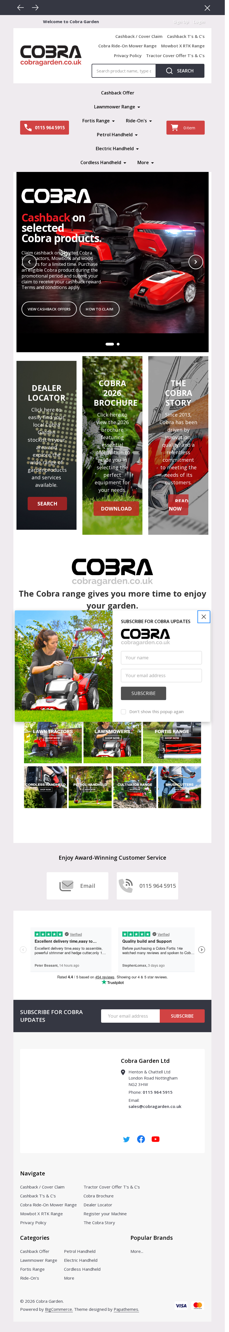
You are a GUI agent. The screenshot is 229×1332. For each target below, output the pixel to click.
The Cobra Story (99, 1222)
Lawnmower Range (114, 107)
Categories (34, 1237)
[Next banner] (196, 262)
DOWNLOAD (116, 508)
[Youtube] (155, 1139)
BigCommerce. (59, 1309)
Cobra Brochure (99, 1196)
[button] (203, 616)
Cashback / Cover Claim (139, 36)
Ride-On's (136, 121)
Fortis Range (96, 121)
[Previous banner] (29, 262)
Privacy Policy (128, 55)
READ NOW (179, 505)
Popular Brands (151, 1237)
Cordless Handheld (100, 162)
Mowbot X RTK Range (183, 45)
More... (136, 1251)
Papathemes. (126, 1309)
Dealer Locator (98, 1204)
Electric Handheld (115, 148)
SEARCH (47, 503)
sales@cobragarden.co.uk (154, 1106)
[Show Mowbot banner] (110, 344)
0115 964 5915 (158, 1092)
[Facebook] (141, 1139)
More (143, 162)
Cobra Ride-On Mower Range (127, 45)
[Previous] (20, 7)
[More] (138, 106)
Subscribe (182, 1016)
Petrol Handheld (115, 135)
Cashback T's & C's (186, 36)
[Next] (35, 7)
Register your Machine (105, 1213)
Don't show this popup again (156, 711)
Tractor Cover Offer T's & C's (175, 55)
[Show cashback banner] (118, 344)
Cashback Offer (117, 93)
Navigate (32, 1173)
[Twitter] (126, 1139)
